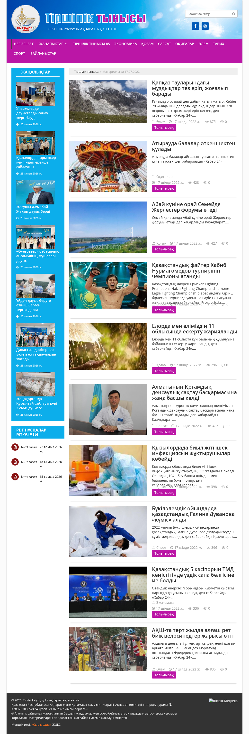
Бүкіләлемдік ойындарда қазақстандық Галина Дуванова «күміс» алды (193, 514)
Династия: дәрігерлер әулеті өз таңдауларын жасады (36, 354)
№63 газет (29, 447)
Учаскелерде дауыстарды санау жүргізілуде (32, 113)
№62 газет (29, 462)
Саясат (164, 43)
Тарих (218, 43)
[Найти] (233, 13)
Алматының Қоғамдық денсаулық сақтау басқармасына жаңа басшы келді (194, 392)
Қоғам (147, 43)
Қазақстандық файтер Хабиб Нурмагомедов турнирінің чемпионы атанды (189, 271)
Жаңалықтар (51, 43)
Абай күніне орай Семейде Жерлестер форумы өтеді (186, 207)
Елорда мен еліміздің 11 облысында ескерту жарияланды (194, 328)
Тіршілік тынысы (78, 19)
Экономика (125, 43)
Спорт (19, 53)
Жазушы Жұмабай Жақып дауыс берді (33, 209)
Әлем (203, 43)
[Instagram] (205, 26)
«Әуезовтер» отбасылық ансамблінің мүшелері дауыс (37, 256)
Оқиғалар (184, 43)
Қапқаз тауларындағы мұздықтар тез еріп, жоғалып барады (190, 88)
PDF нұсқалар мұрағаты (31, 432)
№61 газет (29, 477)
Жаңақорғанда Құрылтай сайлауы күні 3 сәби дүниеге (36, 403)
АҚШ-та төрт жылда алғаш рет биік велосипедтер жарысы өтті (193, 633)
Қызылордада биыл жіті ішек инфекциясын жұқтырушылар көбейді (191, 453)
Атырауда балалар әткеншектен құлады (193, 146)
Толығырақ (164, 127)
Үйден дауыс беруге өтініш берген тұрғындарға (33, 305)
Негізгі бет (24, 43)
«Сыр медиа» (41, 724)
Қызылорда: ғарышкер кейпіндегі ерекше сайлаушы (36, 162)
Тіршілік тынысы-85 (91, 43)
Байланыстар (43, 53)
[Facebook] (195, 26)
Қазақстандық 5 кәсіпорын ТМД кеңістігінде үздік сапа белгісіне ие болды (193, 575)
